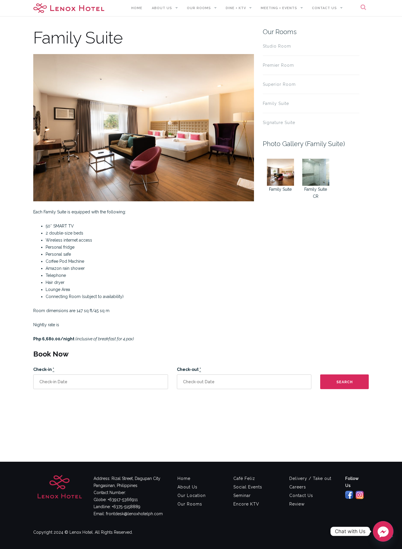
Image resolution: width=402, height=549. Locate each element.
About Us (162, 8)
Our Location (191, 495)
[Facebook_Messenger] (383, 531)
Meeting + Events (279, 8)
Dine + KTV (236, 8)
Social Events (247, 487)
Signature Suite (279, 122)
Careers (297, 487)
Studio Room (277, 46)
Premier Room (278, 65)
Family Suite (276, 103)
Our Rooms (199, 8)
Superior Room (279, 84)
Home (136, 8)
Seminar (242, 495)
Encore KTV (246, 504)
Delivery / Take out (310, 478)
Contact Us (324, 8)
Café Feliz (244, 478)
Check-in (43, 369)
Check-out (189, 369)
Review (297, 504)
